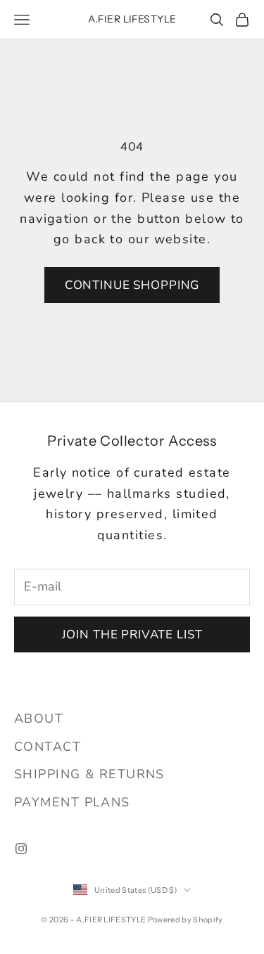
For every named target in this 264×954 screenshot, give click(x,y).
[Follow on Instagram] (21, 849)
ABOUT (38, 718)
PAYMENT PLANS (72, 802)
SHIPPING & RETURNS (89, 774)
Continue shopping (132, 285)
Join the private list (132, 634)
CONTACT (47, 746)
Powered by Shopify (185, 919)
